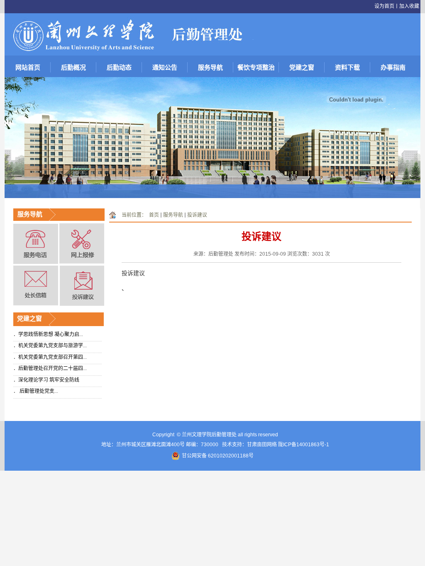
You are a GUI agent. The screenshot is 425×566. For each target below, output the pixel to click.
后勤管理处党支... (38, 391)
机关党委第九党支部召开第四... (52, 357)
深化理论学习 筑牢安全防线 (48, 380)
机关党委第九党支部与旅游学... (52, 345)
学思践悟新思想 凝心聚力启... (50, 334)
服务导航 (173, 215)
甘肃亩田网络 (262, 444)
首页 (154, 215)
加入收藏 (409, 6)
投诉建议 (197, 215)
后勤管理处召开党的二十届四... (52, 368)
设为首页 (384, 6)
